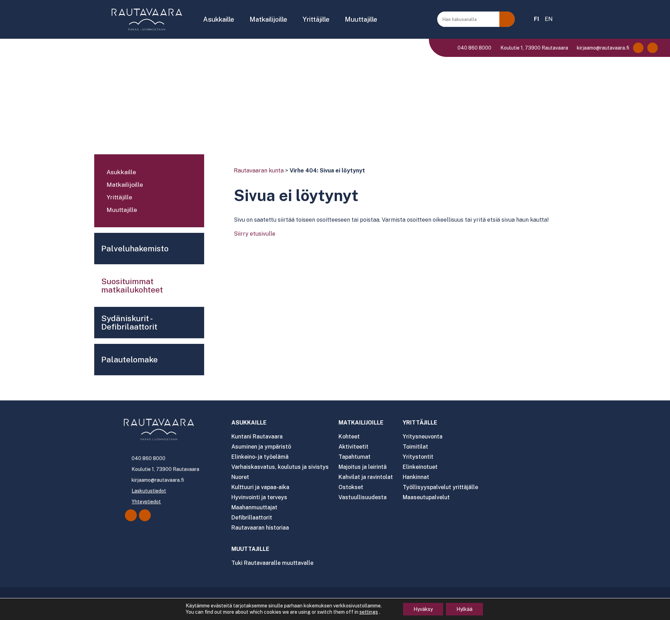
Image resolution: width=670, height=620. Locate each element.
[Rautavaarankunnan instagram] (652, 48)
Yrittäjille (316, 19)
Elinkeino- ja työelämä (260, 456)
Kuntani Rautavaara (257, 436)
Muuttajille (361, 19)
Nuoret (240, 477)
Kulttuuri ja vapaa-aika (260, 487)
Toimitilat (415, 446)
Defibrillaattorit (251, 517)
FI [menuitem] (536, 19)
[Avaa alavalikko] (195, 173)
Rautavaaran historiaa (260, 527)
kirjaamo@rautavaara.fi (602, 48)
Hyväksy (423, 609)
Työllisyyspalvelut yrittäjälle (440, 487)
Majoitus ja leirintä (362, 467)
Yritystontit (418, 456)
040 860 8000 (473, 48)
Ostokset (350, 487)
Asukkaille (218, 19)
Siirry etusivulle (254, 233)
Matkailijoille (268, 19)
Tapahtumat (354, 456)
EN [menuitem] (549, 19)
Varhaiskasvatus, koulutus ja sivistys (280, 467)
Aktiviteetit (353, 446)
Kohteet (349, 436)
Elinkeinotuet (420, 467)
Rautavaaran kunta (259, 170)
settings (368, 612)
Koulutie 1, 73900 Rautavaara (533, 48)
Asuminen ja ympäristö (261, 446)
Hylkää (464, 609)
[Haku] (507, 19)
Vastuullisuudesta (362, 497)
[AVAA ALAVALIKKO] (239, 20)
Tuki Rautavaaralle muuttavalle (272, 563)
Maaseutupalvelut (426, 497)
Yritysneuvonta (422, 436)
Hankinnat (416, 477)
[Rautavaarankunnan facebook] (638, 48)
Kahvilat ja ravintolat (365, 477)
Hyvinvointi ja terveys (259, 497)
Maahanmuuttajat (254, 507)
